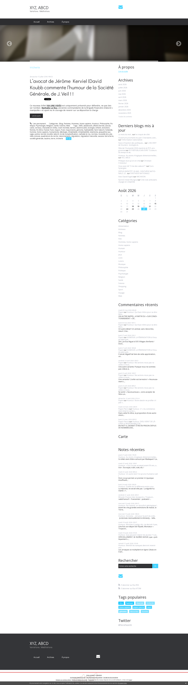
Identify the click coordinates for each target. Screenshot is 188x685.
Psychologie (40, 125)
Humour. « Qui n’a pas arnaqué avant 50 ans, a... (137, 465)
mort (149, 607)
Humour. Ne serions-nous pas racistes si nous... (136, 363)
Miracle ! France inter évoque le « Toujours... (136, 497)
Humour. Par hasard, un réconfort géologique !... (138, 505)
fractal (46, 130)
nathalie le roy (84, 134)
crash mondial (63, 128)
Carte (123, 436)
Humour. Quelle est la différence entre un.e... (136, 486)
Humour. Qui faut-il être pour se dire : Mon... (138, 313)
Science (62, 125)
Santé (56, 125)
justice (37, 134)
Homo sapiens (124, 245)
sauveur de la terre (105, 136)
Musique (121, 264)
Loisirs (121, 261)
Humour (95, 123)
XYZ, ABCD (39, 7)
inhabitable (72, 132)
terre (53, 138)
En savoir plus (122, 683)
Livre (120, 258)
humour (129, 603)
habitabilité (88, 130)
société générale (36, 138)
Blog (61, 123)
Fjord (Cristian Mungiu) (127, 180)
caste (32, 128)
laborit (56, 134)
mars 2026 (122, 100)
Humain (121, 248)
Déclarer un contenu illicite (63, 680)
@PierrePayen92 (125, 625)
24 (127, 209)
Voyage (121, 293)
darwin (73, 128)
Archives (50, 21)
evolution (106, 128)
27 (144, 209)
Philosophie (104, 123)
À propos (65, 21)
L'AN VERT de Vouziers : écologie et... (137, 144)
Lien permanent (39, 123)
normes (94, 134)
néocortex (134, 611)
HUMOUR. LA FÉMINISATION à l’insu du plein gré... (137, 338)
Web (68, 125)
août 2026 (122, 84)
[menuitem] (36, 21)
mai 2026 (122, 94)
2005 (81, 125)
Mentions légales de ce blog (79, 680)
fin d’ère (39, 130)
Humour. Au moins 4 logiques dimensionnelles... (137, 155)
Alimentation (123, 226)
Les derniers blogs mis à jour (78, 677)
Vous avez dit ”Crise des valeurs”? (132, 166)
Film (120, 239)
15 (155, 203)
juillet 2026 (122, 88)
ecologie (91, 128)
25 (133, 209)
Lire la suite (36, 116)
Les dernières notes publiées (94, 677)
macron (140, 603)
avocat (108, 125)
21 (150, 206)
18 (133, 206)
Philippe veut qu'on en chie (129, 161)
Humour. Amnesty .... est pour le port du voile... (137, 516)
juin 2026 (122, 91)
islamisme (94, 132)
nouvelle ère (103, 134)
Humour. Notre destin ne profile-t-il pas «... (137, 401)
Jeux (120, 255)
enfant (98, 128)
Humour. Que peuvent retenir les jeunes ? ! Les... (137, 535)
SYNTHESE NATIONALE (139, 173)
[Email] (120, 7)
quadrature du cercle (49, 136)
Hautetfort (99, 675)
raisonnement (64, 136)
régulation (75, 136)
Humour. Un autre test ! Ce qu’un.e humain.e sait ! (138, 475)
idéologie (63, 132)
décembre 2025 (124, 110)
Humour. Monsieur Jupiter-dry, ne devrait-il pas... (138, 524)
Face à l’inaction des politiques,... (131, 143)
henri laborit (99, 130)
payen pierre (138, 607)
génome (79, 130)
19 (138, 206)
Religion (49, 125)
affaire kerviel (98, 125)
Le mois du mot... (125, 134)
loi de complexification (69, 134)
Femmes (67, 123)
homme (33, 132)
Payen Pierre (123, 409)
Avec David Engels (125, 176)
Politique (122, 271)
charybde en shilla (49, 128)
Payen (120, 312)
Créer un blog (90, 675)
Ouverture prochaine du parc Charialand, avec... (137, 138)
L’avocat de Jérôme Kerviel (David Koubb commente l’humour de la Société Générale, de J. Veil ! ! (71, 87)
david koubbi (81, 128)
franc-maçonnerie (68, 130)
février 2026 (123, 103)
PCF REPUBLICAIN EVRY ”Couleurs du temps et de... (137, 151)
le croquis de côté (142, 134)
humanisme (54, 132)
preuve (37, 136)
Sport (120, 290)
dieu (121, 603)
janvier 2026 (123, 107)
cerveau (38, 128)
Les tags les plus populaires (110, 677)
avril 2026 (122, 97)
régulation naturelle (89, 136)
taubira (47, 138)
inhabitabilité (83, 132)
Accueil (36, 21)
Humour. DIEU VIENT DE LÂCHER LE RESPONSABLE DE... (137, 422)
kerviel (43, 134)
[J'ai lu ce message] (186, 683)
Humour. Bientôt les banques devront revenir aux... (136, 546)
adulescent (87, 125)
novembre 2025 (124, 113)
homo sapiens (42, 132)
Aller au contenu (7, 2)
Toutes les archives (125, 117)
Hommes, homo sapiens (81, 123)
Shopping (122, 286)
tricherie (59, 138)
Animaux (121, 229)
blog (130, 680)
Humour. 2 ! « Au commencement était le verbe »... (136, 410)
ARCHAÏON (141, 176)
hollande (108, 130)
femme (32, 130)
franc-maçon (55, 130)
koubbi (50, 134)
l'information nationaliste (132, 140)
